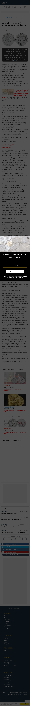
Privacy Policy (20, 277)
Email (4, 263)
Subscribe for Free (15, 271)
